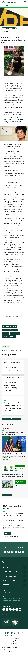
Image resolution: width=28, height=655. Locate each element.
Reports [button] (5, 584)
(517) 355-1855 (8, 647)
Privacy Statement (14, 641)
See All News (7, 495)
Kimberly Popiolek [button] (7, 316)
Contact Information (14, 638)
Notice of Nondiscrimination (7, 649)
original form (7, 90)
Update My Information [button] (11, 536)
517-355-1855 (6, 592)
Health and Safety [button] (9, 571)
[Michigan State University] (10, 2)
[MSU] (10, 563)
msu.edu (14, 647)
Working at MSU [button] (8, 580)
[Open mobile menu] (25, 2)
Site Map (14, 640)
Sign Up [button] (7, 533)
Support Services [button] (9, 576)
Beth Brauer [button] (15, 316)
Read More (5, 459)
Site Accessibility (14, 643)
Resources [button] (6, 567)
